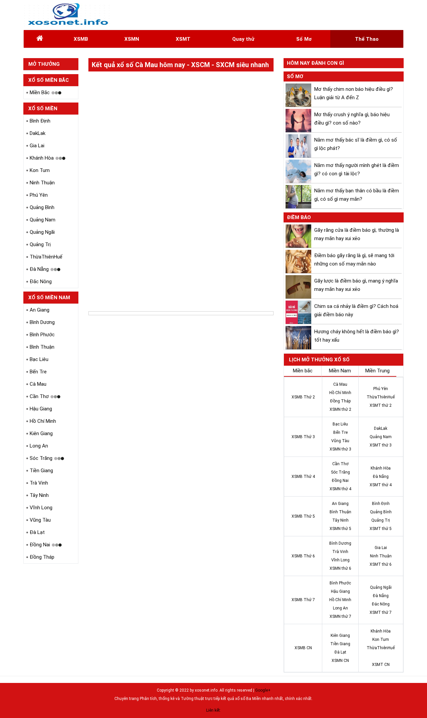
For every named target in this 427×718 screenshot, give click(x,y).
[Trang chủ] (39, 39)
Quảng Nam (42, 220)
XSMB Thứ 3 (303, 436)
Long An (39, 446)
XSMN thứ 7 (340, 616)
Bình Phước (42, 335)
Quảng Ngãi (42, 232)
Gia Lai (37, 146)
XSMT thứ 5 (381, 528)
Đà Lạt (37, 532)
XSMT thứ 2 (381, 405)
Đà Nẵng (39, 269)
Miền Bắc (40, 92)
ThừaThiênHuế (46, 257)
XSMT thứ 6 (381, 564)
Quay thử (243, 39)
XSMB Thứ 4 (303, 476)
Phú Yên (39, 195)
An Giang (39, 310)
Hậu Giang (41, 409)
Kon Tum (40, 170)
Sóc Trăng (41, 458)
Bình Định (40, 121)
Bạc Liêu (39, 359)
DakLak (37, 133)
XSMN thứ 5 (340, 528)
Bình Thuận (42, 347)
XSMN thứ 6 (340, 568)
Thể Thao (367, 39)
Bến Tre (38, 372)
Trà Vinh (39, 483)
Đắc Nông (41, 282)
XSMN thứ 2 (340, 409)
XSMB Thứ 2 (303, 397)
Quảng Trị (40, 244)
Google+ (263, 690)
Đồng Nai (40, 545)
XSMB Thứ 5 (303, 516)
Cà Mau (38, 384)
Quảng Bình (42, 207)
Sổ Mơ (304, 39)
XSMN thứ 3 (340, 449)
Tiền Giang (41, 471)
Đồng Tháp (42, 557)
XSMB (81, 39)
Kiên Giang (41, 433)
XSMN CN (340, 660)
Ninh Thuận (42, 183)
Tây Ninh (39, 495)
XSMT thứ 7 (381, 612)
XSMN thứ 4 (340, 489)
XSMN (131, 39)
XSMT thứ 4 (381, 485)
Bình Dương (42, 322)
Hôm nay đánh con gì (315, 63)
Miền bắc (303, 371)
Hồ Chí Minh (43, 421)
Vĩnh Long (41, 508)
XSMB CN (303, 648)
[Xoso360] (67, 14)
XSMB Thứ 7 (303, 599)
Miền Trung (377, 371)
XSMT (183, 39)
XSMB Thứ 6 (303, 556)
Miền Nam (340, 371)
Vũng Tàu (40, 520)
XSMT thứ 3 (381, 445)
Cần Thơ (39, 396)
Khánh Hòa (42, 158)
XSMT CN (381, 664)
